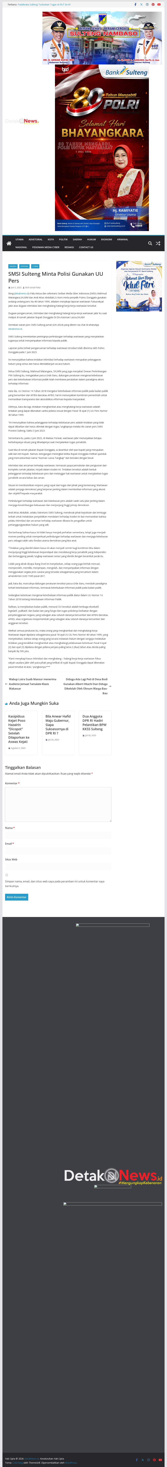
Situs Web (11, 859)
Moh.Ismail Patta (32, 287)
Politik (63, 239)
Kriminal (122, 239)
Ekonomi (106, 239)
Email (9, 843)
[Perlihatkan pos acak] (158, 243)
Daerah (77, 239)
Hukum (91, 239)
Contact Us (86, 247)
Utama (19, 239)
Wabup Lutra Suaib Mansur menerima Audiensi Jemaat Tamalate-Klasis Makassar (32, 683)
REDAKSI (69, 247)
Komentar (12, 783)
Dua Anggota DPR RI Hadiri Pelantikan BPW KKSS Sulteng (94, 722)
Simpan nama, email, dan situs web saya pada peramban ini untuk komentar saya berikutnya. (54, 884)
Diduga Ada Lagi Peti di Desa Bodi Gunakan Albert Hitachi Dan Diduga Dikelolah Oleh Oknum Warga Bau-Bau (85, 686)
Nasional (21, 247)
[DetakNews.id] (9, 243)
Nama (10, 828)
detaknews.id (22, 293)
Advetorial (36, 239)
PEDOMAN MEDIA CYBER (45, 247)
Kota (51, 239)
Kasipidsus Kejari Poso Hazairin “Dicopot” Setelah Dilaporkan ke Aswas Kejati (18, 729)
